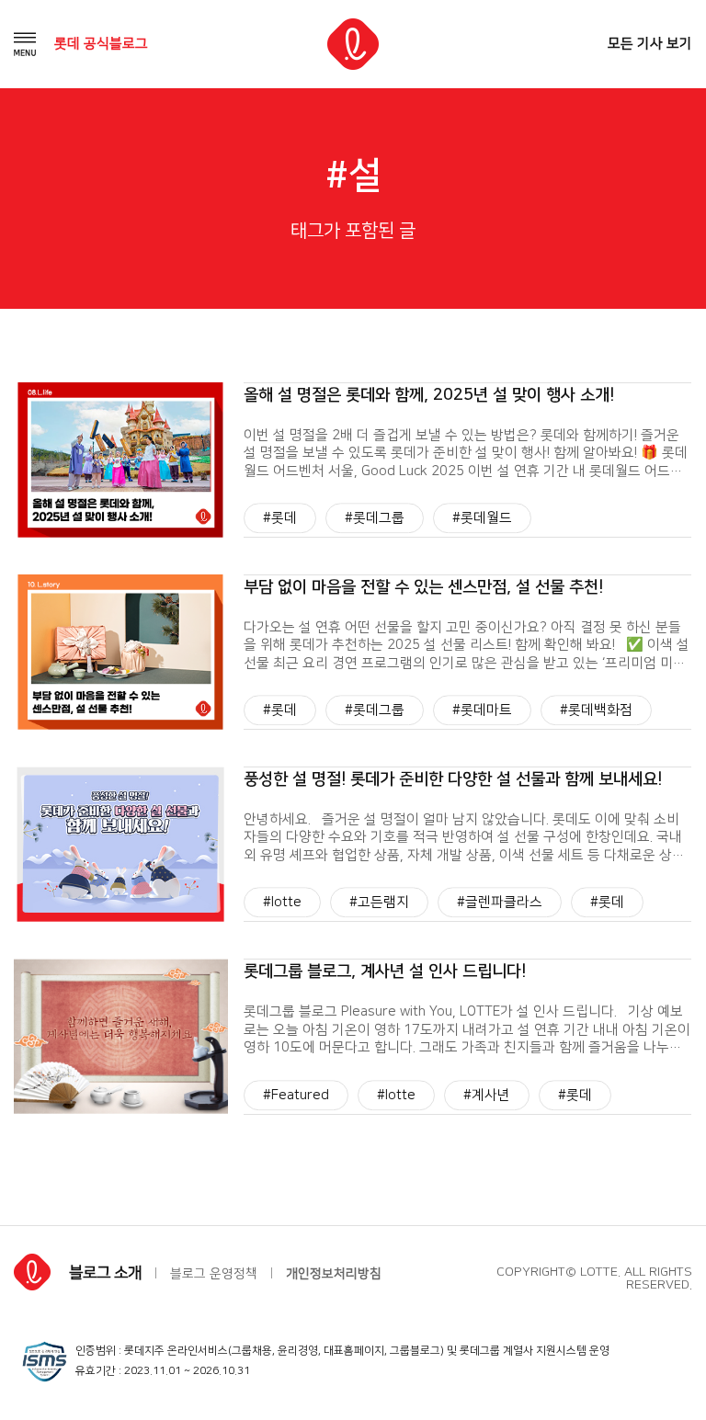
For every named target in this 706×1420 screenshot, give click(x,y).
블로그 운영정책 (213, 1274)
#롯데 (280, 518)
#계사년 (486, 1095)
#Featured (296, 1095)
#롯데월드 (482, 518)
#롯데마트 (482, 710)
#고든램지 (379, 903)
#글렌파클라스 (499, 903)
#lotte (282, 903)
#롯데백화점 (596, 710)
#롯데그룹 (374, 518)
